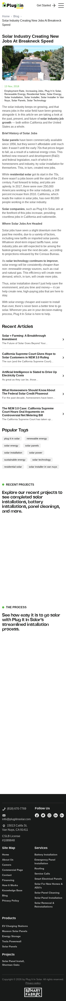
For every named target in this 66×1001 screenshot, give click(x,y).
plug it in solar (12, 438)
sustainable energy (14, 459)
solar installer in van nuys (43, 466)
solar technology (36, 100)
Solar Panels (9, 946)
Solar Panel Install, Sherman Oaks (13, 963)
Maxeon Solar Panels (14, 931)
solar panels (18, 100)
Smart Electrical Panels (48, 878)
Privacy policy (33, 983)
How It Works (10, 885)
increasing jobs (34, 90)
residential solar (36, 94)
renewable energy (14, 94)
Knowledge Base (12, 890)
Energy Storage (11, 936)
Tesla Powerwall (11, 941)
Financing (8, 880)
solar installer (31, 97)
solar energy (54, 94)
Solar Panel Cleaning (46, 892)
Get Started (44, 5)
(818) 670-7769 (16, 808)
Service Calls (42, 873)
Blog (16, 16)
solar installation (13, 97)
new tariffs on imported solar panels (36, 238)
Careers (6, 864)
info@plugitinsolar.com (16, 819)
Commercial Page (12, 869)
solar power (35, 452)
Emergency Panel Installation (44, 861)
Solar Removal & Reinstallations (44, 904)
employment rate (14, 90)
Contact (7, 875)
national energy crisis (42, 152)
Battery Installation (45, 854)
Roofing (39, 868)
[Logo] (12, 5)
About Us (7, 859)
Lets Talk (31, 757)
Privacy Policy (10, 900)
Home (6, 16)
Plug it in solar (53, 90)
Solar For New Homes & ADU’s (48, 885)
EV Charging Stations (15, 926)
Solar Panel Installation (48, 897)
